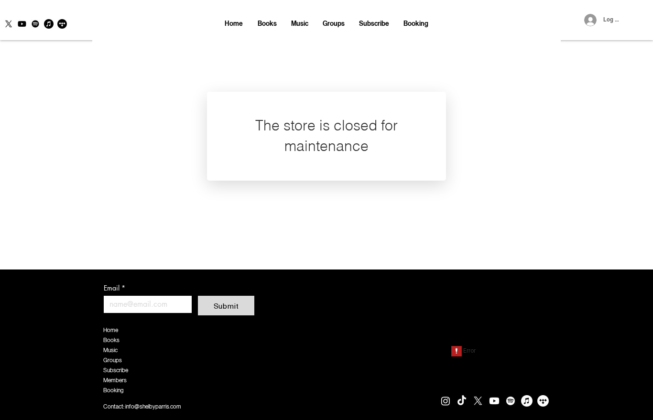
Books (111, 340)
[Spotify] (35, 24)
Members (115, 380)
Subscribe (115, 370)
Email (114, 288)
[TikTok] (462, 401)
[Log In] (588, 20)
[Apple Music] (49, 24)
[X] (8, 24)
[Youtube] (22, 24)
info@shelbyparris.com (153, 406)
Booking (113, 390)
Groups (112, 360)
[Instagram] (445, 401)
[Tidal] (62, 24)
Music (110, 350)
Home (110, 330)
